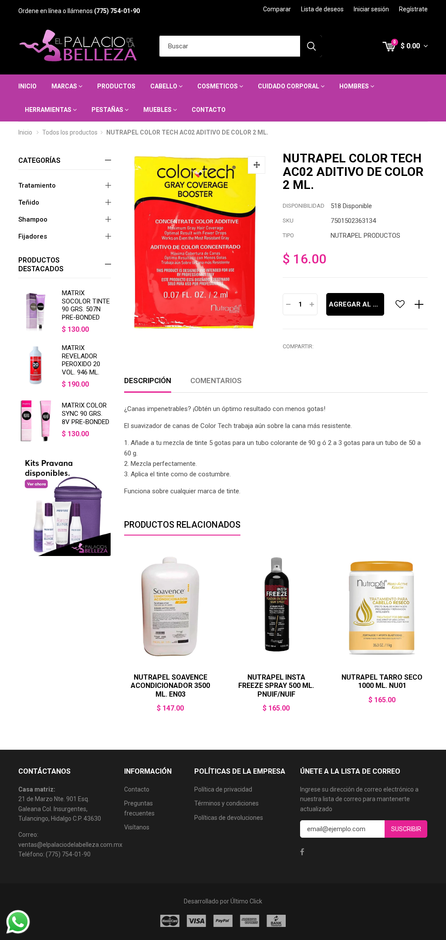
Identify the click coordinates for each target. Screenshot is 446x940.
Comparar (277, 9)
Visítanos (136, 827)
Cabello (164, 86)
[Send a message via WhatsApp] (18, 922)
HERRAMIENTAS (49, 109)
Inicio (27, 86)
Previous (124, 636)
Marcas (64, 86)
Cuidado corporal (289, 86)
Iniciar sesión (371, 9)
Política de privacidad (223, 789)
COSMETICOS (218, 86)
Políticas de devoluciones (228, 817)
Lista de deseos (322, 9)
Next (427, 636)
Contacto (209, 109)
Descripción (147, 380)
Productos (116, 86)
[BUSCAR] (311, 46)
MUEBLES (158, 109)
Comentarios (216, 380)
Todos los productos (70, 132)
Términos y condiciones (226, 803)
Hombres (354, 86)
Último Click (246, 901)
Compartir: (298, 346)
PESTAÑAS (108, 109)
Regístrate (413, 9)
